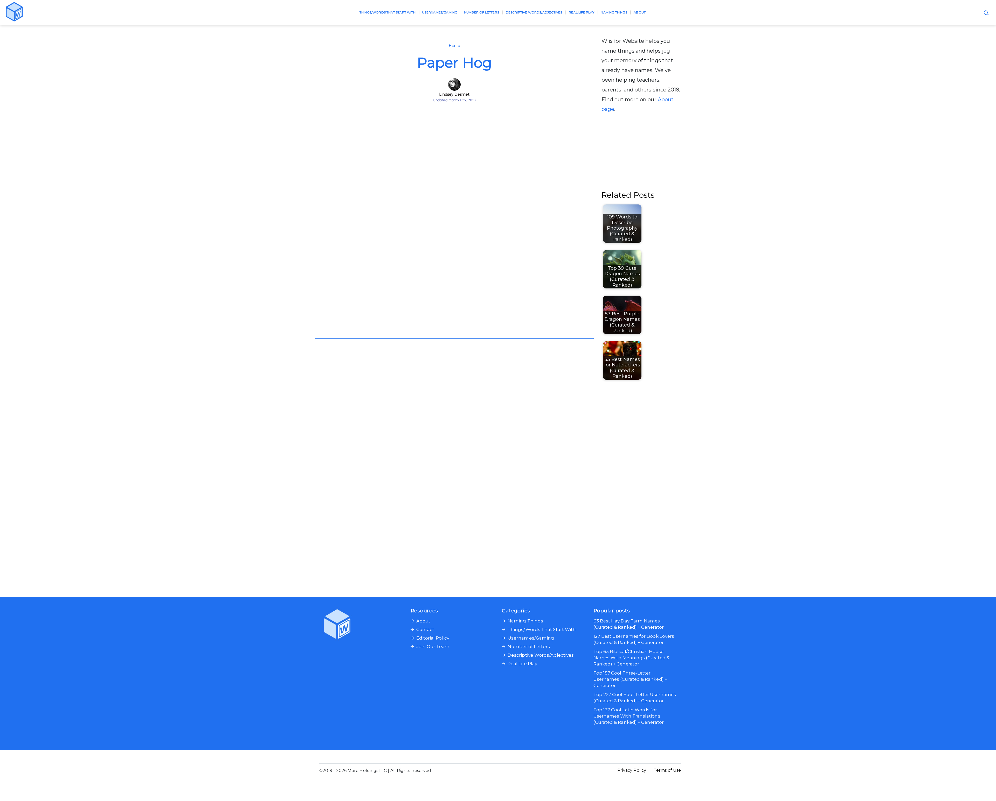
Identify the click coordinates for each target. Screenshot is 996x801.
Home (454, 45)
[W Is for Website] (14, 12)
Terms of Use (667, 770)
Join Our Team (433, 646)
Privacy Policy (631, 770)
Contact (425, 629)
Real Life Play (581, 12)
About (640, 12)
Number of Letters (481, 12)
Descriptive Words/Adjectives (534, 12)
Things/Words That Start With (387, 12)
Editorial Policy (432, 638)
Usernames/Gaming (439, 12)
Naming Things (614, 12)
